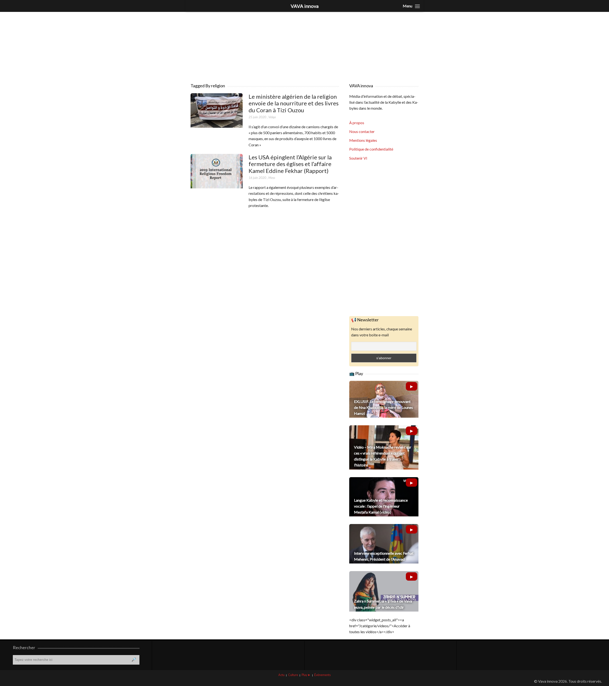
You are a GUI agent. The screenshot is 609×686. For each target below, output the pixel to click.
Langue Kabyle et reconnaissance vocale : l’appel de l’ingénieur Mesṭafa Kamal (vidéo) (381, 506)
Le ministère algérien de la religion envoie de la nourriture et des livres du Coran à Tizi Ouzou (294, 103)
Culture (293, 675)
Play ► (306, 675)
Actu (281, 675)
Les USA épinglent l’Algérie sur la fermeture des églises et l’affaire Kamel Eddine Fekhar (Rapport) (290, 164)
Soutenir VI (358, 158)
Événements (322, 675)
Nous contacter (362, 131)
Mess (271, 178)
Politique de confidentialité (371, 149)
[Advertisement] (304, 45)
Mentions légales (363, 140)
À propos (356, 122)
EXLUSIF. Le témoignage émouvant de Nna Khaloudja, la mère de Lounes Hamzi (383, 407)
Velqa (272, 117)
